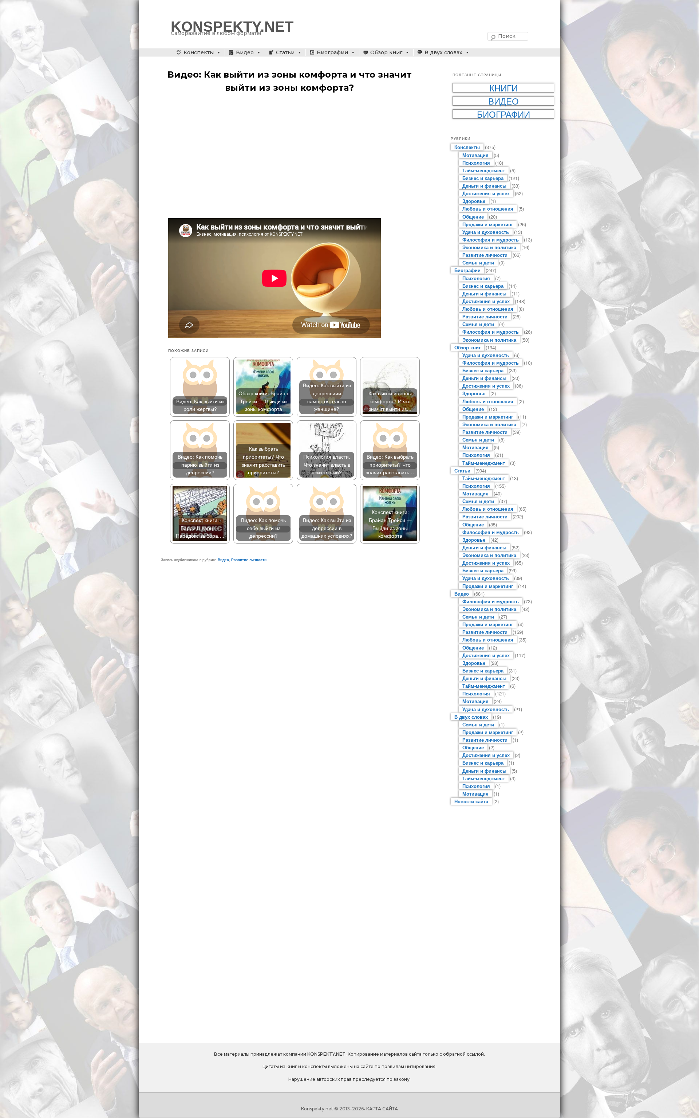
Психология (476, 162)
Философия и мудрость (490, 239)
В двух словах (443, 52)
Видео (245, 52)
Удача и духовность (485, 231)
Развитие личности (248, 559)
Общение (473, 216)
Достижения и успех (486, 193)
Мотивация (475, 155)
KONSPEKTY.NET (232, 27)
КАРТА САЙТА (382, 1108)
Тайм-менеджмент (483, 170)
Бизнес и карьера (482, 177)
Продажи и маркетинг (487, 224)
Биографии (332, 52)
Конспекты (198, 52)
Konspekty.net (317, 1108)
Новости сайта (471, 801)
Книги (503, 87)
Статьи (285, 52)
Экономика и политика (489, 247)
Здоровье (473, 200)
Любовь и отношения (487, 208)
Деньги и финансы (484, 185)
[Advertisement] (296, 156)
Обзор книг (386, 52)
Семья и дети (478, 262)
